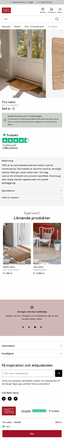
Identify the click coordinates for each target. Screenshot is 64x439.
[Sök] (56, 19)
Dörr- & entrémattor (34, 26)
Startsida (6, 26)
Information (8, 345)
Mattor (17, 26)
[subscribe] (58, 373)
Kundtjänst (8, 353)
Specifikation (8, 190)
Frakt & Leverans (10, 197)
